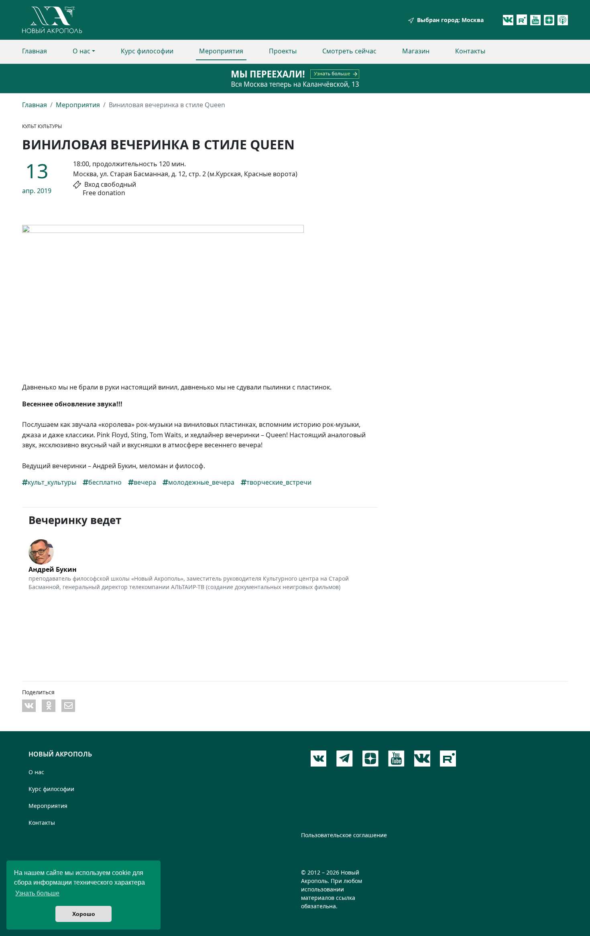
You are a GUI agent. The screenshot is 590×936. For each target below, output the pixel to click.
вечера (145, 482)
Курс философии (147, 51)
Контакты (470, 51)
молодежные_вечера (201, 482)
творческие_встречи (278, 482)
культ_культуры (52, 482)
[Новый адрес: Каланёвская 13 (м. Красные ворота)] (295, 78)
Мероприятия (221, 51)
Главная (34, 51)
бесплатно (105, 482)
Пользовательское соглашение (344, 835)
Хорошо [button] (83, 914)
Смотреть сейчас (349, 51)
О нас (81, 51)
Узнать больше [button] (37, 893)
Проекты (283, 51)
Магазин (415, 51)
